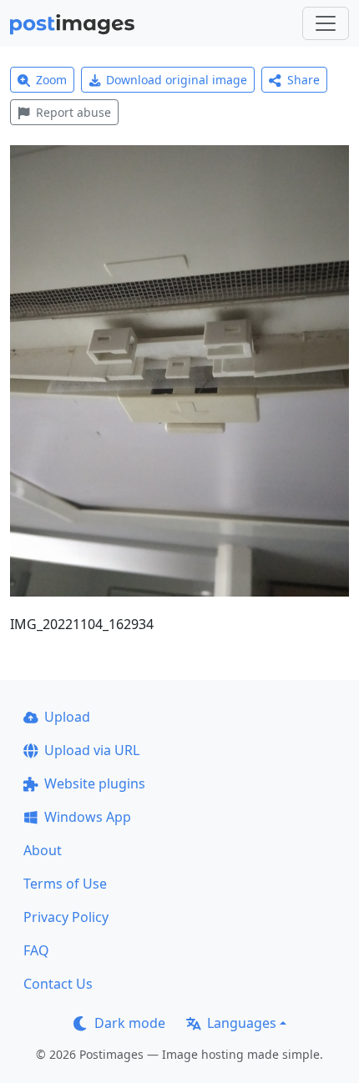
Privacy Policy (66, 917)
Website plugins (94, 783)
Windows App (87, 817)
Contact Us (58, 984)
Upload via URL (91, 750)
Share (303, 80)
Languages (241, 1023)
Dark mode (129, 1023)
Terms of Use (65, 883)
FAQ (36, 950)
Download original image (176, 80)
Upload (67, 717)
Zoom (51, 80)
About (42, 850)
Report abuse (73, 112)
